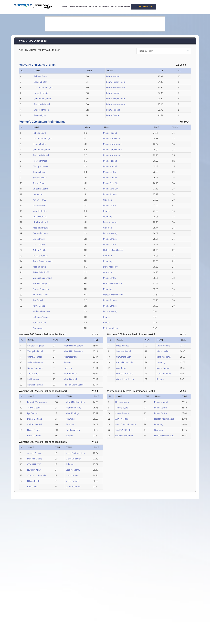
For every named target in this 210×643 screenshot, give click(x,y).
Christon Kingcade (42, 98)
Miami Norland (113, 76)
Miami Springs (110, 194)
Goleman (107, 200)
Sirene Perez (38, 239)
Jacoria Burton (40, 82)
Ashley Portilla (39, 250)
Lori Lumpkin (39, 244)
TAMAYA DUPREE (41, 272)
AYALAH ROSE (39, 200)
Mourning (107, 216)
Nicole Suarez (39, 267)
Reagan (106, 211)
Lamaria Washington (43, 87)
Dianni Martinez (40, 216)
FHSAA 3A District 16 (33, 41)
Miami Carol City (110, 183)
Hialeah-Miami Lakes (113, 250)
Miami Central (112, 115)
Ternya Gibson (39, 183)
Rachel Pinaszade (41, 289)
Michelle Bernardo (41, 311)
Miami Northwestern (115, 82)
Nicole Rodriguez (40, 228)
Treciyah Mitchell (42, 104)
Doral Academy (110, 222)
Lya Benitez (38, 194)
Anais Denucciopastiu (43, 261)
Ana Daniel (38, 300)
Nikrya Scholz (39, 306)
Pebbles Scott (40, 76)
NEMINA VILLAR (40, 222)
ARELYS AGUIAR (40, 255)
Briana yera (38, 328)
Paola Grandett (40, 322)
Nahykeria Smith (40, 294)
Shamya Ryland (40, 177)
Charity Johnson (41, 110)
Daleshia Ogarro (40, 188)
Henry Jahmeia (41, 93)
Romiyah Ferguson (41, 283)
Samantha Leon (40, 233)
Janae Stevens (40, 205)
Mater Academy (110, 328)
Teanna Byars (40, 115)
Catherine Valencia (41, 317)
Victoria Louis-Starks (42, 278)
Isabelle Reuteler (40, 211)
